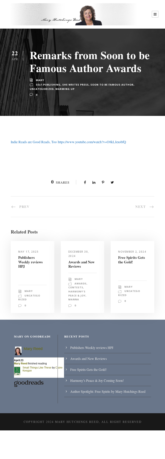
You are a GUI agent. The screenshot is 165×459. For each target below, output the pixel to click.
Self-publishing (48, 84)
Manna (73, 299)
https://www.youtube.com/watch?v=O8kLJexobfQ (92, 142)
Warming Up (65, 89)
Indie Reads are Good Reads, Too (34, 142)
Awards (81, 283)
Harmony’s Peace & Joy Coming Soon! (97, 380)
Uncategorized (42, 89)
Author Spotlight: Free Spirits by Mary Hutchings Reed (107, 391)
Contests (75, 287)
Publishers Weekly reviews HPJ (30, 262)
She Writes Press (75, 84)
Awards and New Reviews (81, 264)
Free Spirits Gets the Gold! (131, 259)
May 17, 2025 (28, 251)
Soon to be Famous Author (112, 84)
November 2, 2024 (132, 251)
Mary (40, 80)
